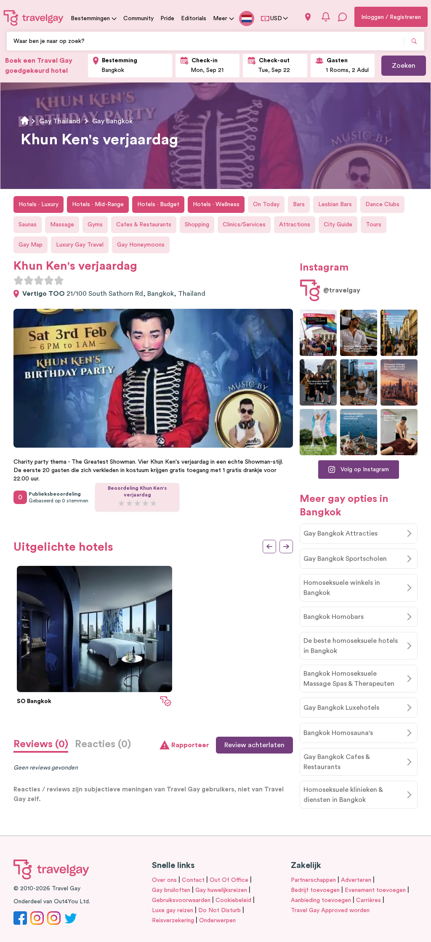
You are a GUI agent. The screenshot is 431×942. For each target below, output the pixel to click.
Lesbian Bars (335, 204)
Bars (299, 204)
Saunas (28, 225)
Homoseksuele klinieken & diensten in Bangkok (343, 794)
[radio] (18, 280)
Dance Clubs (382, 204)
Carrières (368, 900)
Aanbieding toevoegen (321, 900)
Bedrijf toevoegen (315, 890)
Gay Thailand (59, 121)
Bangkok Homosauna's (338, 733)
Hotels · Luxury (39, 204)
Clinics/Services (244, 225)
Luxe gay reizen (172, 910)
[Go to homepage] (33, 18)
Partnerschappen (313, 880)
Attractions (294, 225)
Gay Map (31, 245)
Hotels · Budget (158, 204)
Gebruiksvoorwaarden (181, 900)
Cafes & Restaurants (143, 225)
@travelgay (341, 290)
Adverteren (356, 880)
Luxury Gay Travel (80, 245)
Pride (167, 18)
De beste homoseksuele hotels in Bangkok (350, 645)
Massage (62, 225)
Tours (373, 225)
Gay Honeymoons (141, 245)
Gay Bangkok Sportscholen (345, 558)
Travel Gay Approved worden (330, 910)
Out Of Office (229, 880)
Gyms (95, 225)
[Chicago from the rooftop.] (358, 382)
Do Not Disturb (219, 910)
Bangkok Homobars (333, 616)
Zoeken (403, 65)
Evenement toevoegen (375, 890)
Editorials (193, 18)
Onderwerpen (217, 920)
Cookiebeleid (233, 900)
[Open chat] (343, 17)
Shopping (197, 225)
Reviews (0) (40, 744)
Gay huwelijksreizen (221, 890)
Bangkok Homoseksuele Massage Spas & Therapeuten (348, 678)
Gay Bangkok (112, 121)
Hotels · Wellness (216, 204)
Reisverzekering (173, 920)
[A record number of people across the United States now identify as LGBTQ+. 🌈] (318, 333)
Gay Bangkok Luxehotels (341, 707)
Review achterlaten (254, 745)
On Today (266, 204)
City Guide (338, 225)
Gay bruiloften (171, 890)
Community (138, 18)
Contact (193, 880)
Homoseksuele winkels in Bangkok (341, 587)
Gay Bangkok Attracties (340, 533)
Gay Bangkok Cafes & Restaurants (336, 762)
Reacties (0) (103, 744)
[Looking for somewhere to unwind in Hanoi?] (399, 432)
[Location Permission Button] (308, 17)
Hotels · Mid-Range (98, 204)
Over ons (164, 880)
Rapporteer (190, 745)
